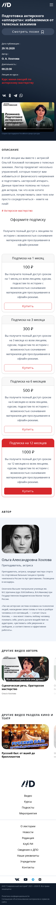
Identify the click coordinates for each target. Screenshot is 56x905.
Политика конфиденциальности (15, 896)
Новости (28, 832)
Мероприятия (28, 813)
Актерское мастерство (18, 210)
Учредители (28, 861)
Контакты (28, 867)
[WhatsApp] (21, 95)
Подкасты (28, 807)
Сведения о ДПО (28, 849)
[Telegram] (15, 95)
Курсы (28, 801)
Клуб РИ (28, 844)
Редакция (28, 838)
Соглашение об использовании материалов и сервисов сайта (25, 900)
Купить (28, 306)
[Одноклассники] (9, 95)
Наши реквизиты (28, 855)
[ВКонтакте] (4, 95)
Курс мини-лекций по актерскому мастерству (18, 81)
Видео (28, 795)
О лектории (28, 826)
